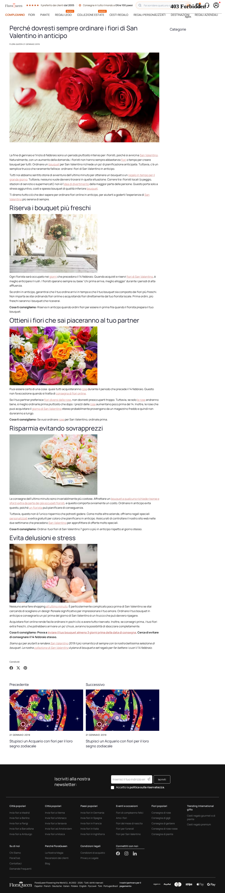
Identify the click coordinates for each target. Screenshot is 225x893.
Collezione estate (90, 15)
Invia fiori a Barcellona (21, 828)
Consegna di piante (162, 834)
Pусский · (92, 886)
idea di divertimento (76, 184)
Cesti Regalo (119, 15)
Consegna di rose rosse (165, 828)
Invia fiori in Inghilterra (93, 834)
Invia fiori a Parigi (18, 823)
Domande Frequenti (20, 868)
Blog (47, 863)
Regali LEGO (63, 15)
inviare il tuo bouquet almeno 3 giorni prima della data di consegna (92, 632)
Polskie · (75, 886)
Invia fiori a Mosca (55, 834)
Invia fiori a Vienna (55, 812)
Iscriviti (162, 779)
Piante (45, 15)
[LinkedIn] (135, 853)
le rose (141, 400)
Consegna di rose (161, 812)
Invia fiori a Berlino (19, 818)
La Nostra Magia (54, 852)
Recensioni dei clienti (57, 858)
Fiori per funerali (125, 828)
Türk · (100, 886)
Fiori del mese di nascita (129, 823)
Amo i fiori (121, 818)
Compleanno (15, 15)
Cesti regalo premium (199, 824)
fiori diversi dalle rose (57, 400)
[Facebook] (120, 853)
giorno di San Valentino (47, 409)
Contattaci (15, 863)
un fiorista (35, 508)
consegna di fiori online (71, 393)
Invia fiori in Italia (90, 828)
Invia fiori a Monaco (55, 818)
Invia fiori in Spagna (91, 818)
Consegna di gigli (161, 818)
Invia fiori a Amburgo (20, 834)
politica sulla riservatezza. (147, 787)
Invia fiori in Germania (92, 812)
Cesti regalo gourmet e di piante (201, 817)
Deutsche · (57, 886)
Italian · (66, 886)
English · (83, 886)
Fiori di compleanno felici (129, 812)
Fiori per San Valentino (128, 834)
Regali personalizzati (150, 15)
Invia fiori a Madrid (19, 812)
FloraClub (14, 858)
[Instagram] (128, 853)
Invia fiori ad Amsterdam (58, 828)
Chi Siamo (15, 852)
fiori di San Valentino (140, 277)
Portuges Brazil (111, 886)
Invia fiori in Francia (91, 823)
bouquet (54, 164)
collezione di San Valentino (51, 648)
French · (48, 886)
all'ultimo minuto (57, 606)
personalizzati (18, 518)
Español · (39, 886)
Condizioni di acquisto (93, 852)
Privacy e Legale (89, 858)
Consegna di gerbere (163, 823)
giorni (53, 277)
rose (84, 389)
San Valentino (149, 155)
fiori (123, 160)
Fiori (31, 15)
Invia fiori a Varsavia (56, 823)
